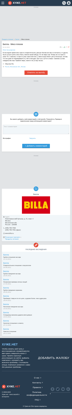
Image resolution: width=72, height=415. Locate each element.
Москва (23, 66)
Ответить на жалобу (36, 72)
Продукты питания (12, 239)
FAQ (37, 400)
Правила (37, 387)
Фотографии (7, 138)
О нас (36, 378)
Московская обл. (15, 66)
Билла (6, 255)
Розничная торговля (12, 237)
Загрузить (32, 138)
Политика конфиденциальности (37, 393)
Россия (7, 66)
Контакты (36, 383)
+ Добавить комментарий (36, 146)
